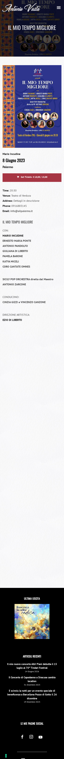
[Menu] (59, 7)
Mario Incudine (11, 154)
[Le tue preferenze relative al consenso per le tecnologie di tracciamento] (6, 756)
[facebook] (22, 737)
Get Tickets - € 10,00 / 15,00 (33, 177)
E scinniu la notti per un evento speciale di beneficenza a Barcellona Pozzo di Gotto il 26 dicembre (32, 694)
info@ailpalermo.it (21, 211)
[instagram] (31, 737)
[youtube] (40, 739)
